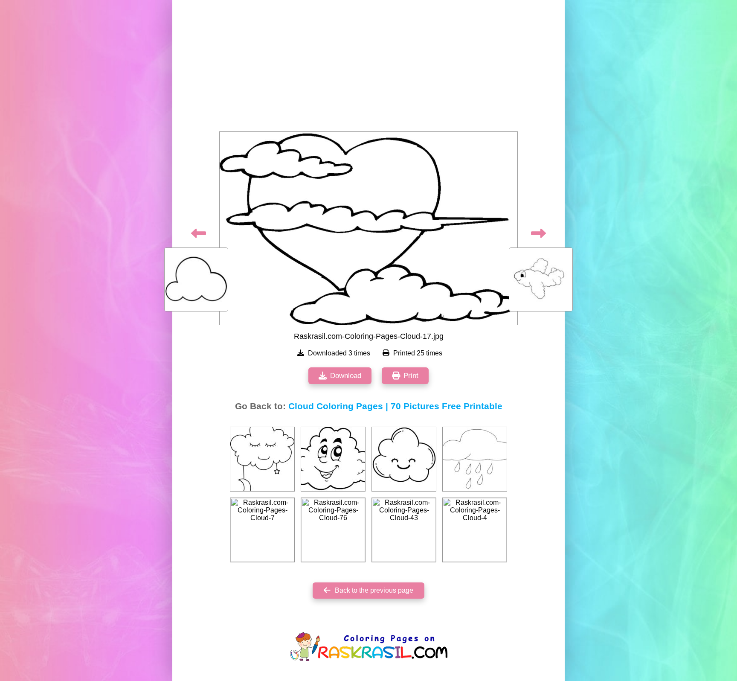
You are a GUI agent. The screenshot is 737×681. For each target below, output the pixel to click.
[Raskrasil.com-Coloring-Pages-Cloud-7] (262, 530)
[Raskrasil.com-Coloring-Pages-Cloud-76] (333, 530)
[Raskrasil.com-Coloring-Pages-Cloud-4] (474, 530)
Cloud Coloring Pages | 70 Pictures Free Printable (395, 406)
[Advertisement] (368, 68)
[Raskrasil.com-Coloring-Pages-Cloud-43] (403, 530)
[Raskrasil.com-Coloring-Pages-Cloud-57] (262, 459)
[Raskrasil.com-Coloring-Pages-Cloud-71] (474, 459)
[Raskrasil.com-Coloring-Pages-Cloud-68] (403, 459)
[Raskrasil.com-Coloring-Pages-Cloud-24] (333, 459)
